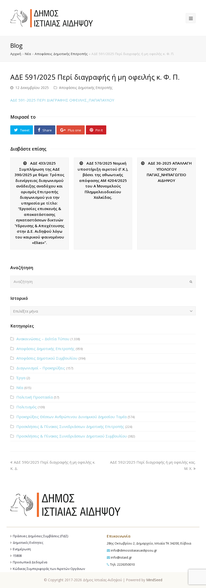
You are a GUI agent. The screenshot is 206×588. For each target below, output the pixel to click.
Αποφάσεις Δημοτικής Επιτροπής (61, 54)
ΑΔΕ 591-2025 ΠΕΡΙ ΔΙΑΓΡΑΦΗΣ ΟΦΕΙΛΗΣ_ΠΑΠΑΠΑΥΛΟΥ (62, 100)
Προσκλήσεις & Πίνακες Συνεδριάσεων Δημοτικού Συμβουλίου (71, 435)
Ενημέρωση (22, 549)
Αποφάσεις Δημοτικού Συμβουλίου (46, 358)
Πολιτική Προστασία (34, 397)
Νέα (28, 54)
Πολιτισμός (26, 406)
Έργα (20, 377)
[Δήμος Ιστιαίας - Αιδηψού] (51, 17)
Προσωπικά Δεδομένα (30, 562)
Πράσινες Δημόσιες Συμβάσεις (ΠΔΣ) (40, 536)
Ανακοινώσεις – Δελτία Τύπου (42, 338)
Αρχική (15, 54)
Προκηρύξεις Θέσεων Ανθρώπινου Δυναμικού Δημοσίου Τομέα (71, 416)
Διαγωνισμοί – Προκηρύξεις (40, 367)
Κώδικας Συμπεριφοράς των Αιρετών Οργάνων (49, 568)
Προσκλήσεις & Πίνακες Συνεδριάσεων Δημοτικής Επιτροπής (70, 426)
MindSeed (154, 579)
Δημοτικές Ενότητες (28, 542)
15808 (17, 555)
